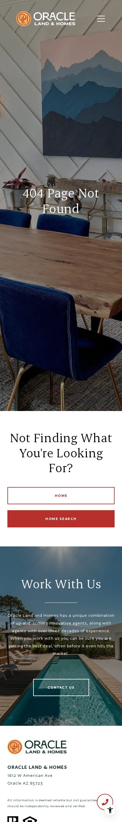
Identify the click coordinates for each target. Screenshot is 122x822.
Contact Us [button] (61, 687)
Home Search (61, 518)
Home (61, 495)
